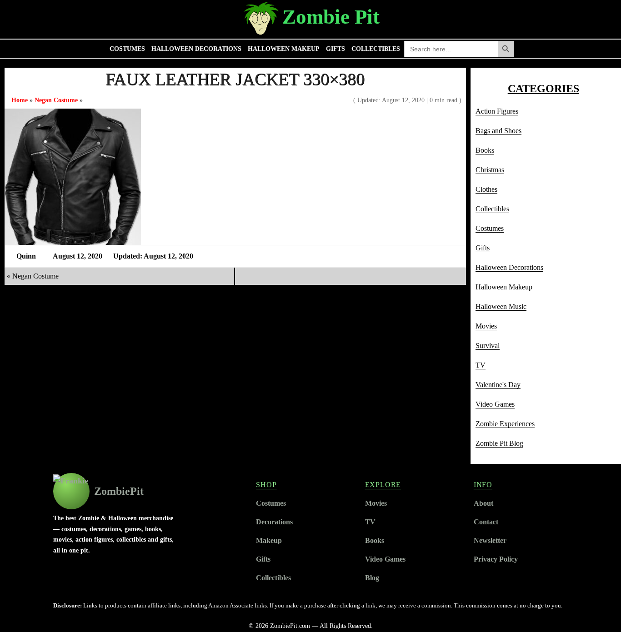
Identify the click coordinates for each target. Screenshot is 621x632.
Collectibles (375, 48)
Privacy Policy (496, 559)
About (483, 503)
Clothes (486, 189)
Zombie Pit (331, 16)
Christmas (490, 170)
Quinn (26, 256)
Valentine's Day (498, 384)
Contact (486, 522)
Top (599, 610)
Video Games (495, 404)
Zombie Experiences (505, 424)
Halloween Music (501, 306)
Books (485, 150)
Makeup (269, 540)
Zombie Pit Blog (499, 443)
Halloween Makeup (284, 48)
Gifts (335, 48)
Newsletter (490, 540)
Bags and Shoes (498, 130)
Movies (486, 326)
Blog (372, 578)
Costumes (127, 48)
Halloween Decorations (196, 48)
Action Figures (497, 111)
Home (19, 100)
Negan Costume (56, 100)
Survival (488, 345)
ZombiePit (119, 491)
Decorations (274, 522)
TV (481, 365)
